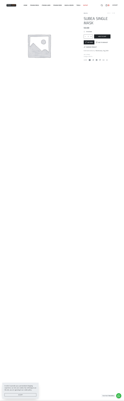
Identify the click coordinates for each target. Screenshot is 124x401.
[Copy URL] (107, 60)
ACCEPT (20, 395)
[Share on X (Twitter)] (90, 60)
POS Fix (86, 13)
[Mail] (103, 60)
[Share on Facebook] (93, 60)
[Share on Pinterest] (100, 60)
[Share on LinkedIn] (96, 60)
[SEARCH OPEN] (102, 5)
